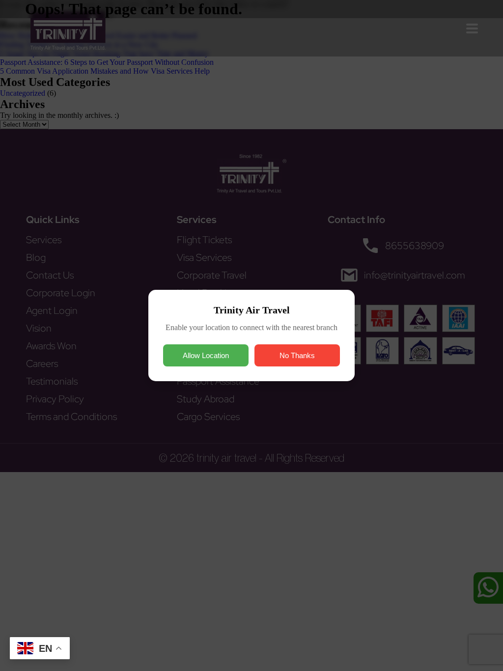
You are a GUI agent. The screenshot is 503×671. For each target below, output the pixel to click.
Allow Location (206, 355)
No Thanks (297, 355)
